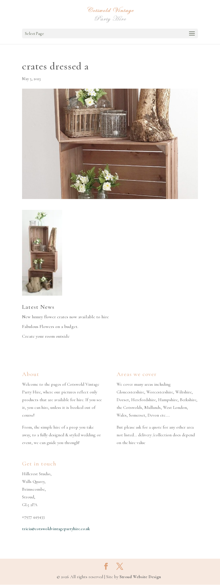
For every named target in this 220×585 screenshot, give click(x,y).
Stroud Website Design (140, 576)
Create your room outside (46, 336)
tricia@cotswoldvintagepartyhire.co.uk (56, 528)
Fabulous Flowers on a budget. (50, 326)
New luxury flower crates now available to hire (65, 317)
